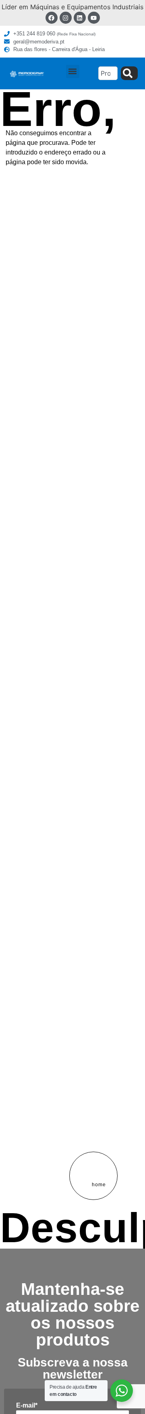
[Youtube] (94, 18)
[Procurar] (129, 73)
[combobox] (108, 73)
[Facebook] (52, 18)
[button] (72, 71)
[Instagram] (66, 18)
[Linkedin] (80, 18)
